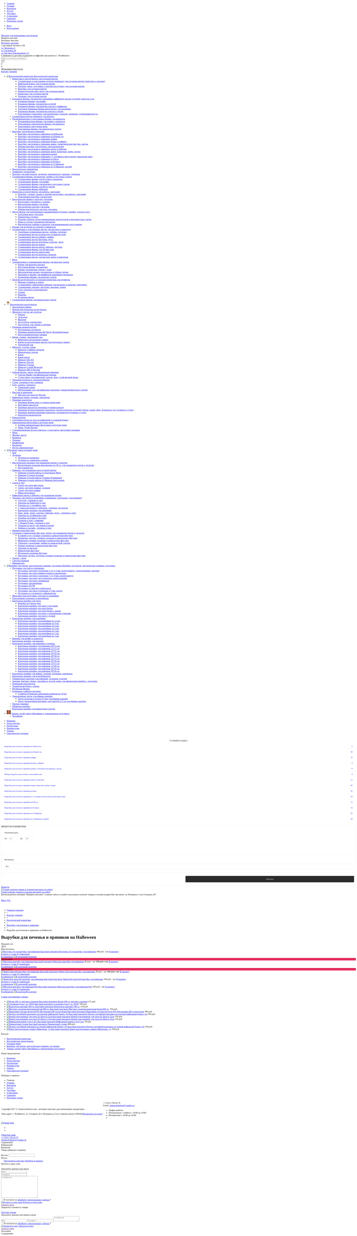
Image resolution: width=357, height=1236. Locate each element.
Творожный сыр (25, 344)
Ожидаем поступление (17, 733)
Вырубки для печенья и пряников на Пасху (38, 159)
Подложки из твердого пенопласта (34, 588)
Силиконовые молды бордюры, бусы (35, 239)
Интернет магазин (10, 43)
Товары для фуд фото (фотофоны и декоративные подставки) (36, 1049)
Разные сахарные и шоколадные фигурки (37, 545)
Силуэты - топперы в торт (30, 500)
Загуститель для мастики (30, 322)
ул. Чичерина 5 (8, 48)
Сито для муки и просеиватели (32, 290)
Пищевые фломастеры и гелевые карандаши (39, 402)
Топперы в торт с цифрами (31, 520)
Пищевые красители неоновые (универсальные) (41, 407)
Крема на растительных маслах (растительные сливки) (44, 342)
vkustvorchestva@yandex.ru (121, 1105)
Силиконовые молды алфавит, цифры (36, 237)
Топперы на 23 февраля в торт (32, 515)
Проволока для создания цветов (33, 94)
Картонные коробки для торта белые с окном (39, 611)
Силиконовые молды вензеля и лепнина (37, 254)
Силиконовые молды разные (31, 244)
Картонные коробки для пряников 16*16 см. (39, 653)
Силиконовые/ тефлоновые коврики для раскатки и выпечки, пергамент (52, 285)
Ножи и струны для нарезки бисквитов (36, 222)
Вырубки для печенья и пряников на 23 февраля (41, 164)
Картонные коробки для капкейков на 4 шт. (38, 628)
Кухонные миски (26, 297)
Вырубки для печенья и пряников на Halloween (40, 134)
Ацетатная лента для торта (30, 214)
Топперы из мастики (28, 548)
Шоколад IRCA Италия (29, 370)
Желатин (22, 319)
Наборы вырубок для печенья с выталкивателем (41, 146)
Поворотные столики (28, 217)
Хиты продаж (13, 723)
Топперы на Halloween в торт (32, 503)
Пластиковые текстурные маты (33, 126)
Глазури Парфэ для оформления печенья (37, 375)
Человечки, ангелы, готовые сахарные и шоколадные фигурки (47, 538)
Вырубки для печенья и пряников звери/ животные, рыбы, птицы (49, 151)
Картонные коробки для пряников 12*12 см (38, 648)
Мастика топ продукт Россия (31, 395)
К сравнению (23, 954)
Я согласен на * (27, 1200)
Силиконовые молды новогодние (34, 252)
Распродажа (12, 726)
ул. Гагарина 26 (8, 50)
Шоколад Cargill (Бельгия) (30, 367)
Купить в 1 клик (9, 954)
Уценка (10, 731)
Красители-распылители (29, 415)
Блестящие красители (28, 405)
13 (352, 802)
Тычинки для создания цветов (32, 96)
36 (352, 791)
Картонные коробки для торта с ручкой (36, 616)
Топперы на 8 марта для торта (32, 518)
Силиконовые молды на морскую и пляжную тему (42, 234)
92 (352, 785)
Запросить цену (26, 1226)
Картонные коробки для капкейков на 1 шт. (38, 633)
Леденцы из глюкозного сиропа (33, 460)
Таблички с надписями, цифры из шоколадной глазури (44, 543)
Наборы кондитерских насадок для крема (37, 209)
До (21, 839)
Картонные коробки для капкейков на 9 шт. (38, 623)
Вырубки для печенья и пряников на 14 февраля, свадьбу (45, 166)
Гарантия (11, 18)
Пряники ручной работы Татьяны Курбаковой (40, 478)
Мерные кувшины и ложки (31, 282)
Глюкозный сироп (26, 387)
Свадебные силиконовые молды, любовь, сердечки (42, 232)
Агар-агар (22, 317)
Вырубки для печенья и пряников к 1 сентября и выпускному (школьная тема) (55, 156)
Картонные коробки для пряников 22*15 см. (39, 658)
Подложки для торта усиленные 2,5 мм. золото (40, 591)
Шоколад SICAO (26, 360)
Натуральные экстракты (29, 329)
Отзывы (10, 6)
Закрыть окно (7, 1205)
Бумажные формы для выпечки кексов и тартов (40, 111)
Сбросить (270, 879)
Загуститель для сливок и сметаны (34, 324)
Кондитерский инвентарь (19, 1038)
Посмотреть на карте (92, 1114)
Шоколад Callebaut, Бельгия (31, 350)
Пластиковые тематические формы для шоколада (41, 124)
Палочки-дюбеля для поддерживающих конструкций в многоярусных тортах (54, 219)
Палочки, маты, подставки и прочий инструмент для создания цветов (51, 86)
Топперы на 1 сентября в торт (32, 505)
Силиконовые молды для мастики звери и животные (43, 257)
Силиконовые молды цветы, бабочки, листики (40, 247)
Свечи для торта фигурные (31, 485)
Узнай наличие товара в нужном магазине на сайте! (25, 892)
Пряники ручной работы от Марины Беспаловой (41, 480)
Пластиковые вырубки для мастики (35, 197)
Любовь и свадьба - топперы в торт (34, 528)
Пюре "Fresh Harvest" (28, 427)
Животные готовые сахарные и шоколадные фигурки (43, 540)
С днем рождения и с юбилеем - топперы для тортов (43, 508)
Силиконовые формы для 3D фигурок (36, 249)
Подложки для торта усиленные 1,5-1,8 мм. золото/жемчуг (46, 576)
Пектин (21, 314)
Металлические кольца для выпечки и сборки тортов (43, 272)
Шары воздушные (26, 493)
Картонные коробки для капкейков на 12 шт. (39, 621)
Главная (10, 3)
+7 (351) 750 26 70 (9, 1137)
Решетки (22, 295)
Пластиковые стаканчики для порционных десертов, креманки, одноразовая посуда (58, 114)
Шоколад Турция (26, 365)
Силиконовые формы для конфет (33, 182)
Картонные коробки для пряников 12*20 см (38, 666)
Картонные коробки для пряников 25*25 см (38, 668)
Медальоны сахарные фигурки (32, 553)
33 (352, 757)
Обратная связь (8, 1135)
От (6, 839)
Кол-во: (5, 1155)
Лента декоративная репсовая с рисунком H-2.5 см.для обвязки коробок (52, 701)
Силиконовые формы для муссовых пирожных (40, 179)
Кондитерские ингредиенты (20, 1041)
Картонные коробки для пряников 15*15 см (38, 663)
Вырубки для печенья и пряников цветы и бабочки (42, 149)
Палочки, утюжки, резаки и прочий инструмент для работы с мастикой (52, 194)
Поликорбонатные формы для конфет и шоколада (41, 121)
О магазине (12, 16)
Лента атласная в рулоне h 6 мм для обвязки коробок (43, 699)
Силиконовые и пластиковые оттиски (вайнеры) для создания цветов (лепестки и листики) (61, 81)
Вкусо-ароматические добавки (32, 334)
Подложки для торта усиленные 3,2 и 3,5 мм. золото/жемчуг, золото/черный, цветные (58, 571)
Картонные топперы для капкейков (35, 510)
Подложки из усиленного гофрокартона (37, 593)
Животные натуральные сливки (33, 339)
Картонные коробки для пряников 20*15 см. (39, 646)
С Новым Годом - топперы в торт (34, 523)
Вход (9, 26)
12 (352, 780)
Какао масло (24, 357)
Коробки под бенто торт (29, 603)
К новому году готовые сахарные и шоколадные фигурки (45, 535)
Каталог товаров (9, 71)
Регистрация (13, 28)
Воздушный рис (25, 468)
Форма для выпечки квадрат (31, 264)
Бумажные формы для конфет (32, 101)
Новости (5, 887)
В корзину (114, 951)
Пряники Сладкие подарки (31, 475)
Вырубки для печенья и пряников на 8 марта (39, 161)
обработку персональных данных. (34, 1200)
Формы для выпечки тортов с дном (34, 269)
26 (352, 813)
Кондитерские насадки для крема (34, 207)
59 (352, 819)
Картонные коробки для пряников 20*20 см (38, 656)
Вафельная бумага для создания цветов (36, 84)
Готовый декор (14, 1043)
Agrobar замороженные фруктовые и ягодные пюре (42, 425)
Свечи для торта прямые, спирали (34, 488)
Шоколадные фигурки (28, 550)
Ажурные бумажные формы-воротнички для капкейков (44, 109)
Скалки (21, 292)
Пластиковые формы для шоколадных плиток (39, 129)
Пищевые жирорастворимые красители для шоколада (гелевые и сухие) (52, 412)
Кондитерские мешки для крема (33, 204)
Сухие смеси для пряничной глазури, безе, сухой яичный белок (48, 377)
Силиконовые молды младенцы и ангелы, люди (40, 242)
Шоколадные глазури (28, 352)
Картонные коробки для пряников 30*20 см (38, 671)
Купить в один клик (32, 1202)
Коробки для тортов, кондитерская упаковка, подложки (33, 1046)
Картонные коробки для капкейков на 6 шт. (38, 626)
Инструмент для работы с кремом (34, 202)
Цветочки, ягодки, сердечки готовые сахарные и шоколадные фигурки (51, 555)
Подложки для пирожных (30, 583)
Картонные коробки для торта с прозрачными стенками (44, 613)
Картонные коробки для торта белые (35, 608)
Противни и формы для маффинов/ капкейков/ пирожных (45, 274)
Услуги (10, 11)
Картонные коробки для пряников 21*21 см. (39, 651)
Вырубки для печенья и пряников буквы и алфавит (42, 141)
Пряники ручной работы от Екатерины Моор (39, 473)
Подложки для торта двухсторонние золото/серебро (42, 578)
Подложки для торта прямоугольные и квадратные (42, 573)
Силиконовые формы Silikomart (33, 189)
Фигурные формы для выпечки (33, 267)
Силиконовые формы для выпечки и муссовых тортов (44, 184)
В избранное (7, 956)
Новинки (11, 721)
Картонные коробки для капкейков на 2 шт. (38, 631)
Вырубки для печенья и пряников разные (37, 154)
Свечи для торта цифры (29, 490)
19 (352, 797)
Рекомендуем (13, 728)
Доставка (11, 13)
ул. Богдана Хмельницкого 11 (15, 53)
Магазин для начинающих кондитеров (19, 35)
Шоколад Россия (26, 362)
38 (352, 752)
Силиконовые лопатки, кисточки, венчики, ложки (42, 287)
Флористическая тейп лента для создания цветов (41, 91)
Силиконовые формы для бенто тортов (36, 187)
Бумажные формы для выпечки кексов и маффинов (42, 106)
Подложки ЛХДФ (26, 586)
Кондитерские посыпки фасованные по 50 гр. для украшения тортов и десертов (56, 465)
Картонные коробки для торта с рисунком (38, 606)
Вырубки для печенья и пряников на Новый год (41, 136)
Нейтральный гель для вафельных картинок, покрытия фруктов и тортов (53, 390)
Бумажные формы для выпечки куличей (37, 104)
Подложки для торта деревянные (33, 581)
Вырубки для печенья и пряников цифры (37, 139)
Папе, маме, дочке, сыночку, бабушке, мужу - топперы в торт (47, 513)
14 (352, 808)
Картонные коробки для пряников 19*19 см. (39, 661)
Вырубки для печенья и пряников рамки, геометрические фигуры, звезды (53, 144)
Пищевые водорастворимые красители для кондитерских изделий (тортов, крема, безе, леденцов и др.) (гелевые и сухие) (76, 410)
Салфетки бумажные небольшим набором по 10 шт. (42, 694)
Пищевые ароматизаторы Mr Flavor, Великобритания (43, 332)
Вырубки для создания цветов (32, 89)
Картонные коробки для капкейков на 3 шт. (38, 636)
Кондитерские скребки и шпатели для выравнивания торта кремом (50, 224)
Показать (87, 879)
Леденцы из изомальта (28, 458)
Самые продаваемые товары (14, 997)
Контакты (11, 8)
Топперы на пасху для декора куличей (36, 525)
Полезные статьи (15, 21)
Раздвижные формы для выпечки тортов (37, 277)
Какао (21, 355)
